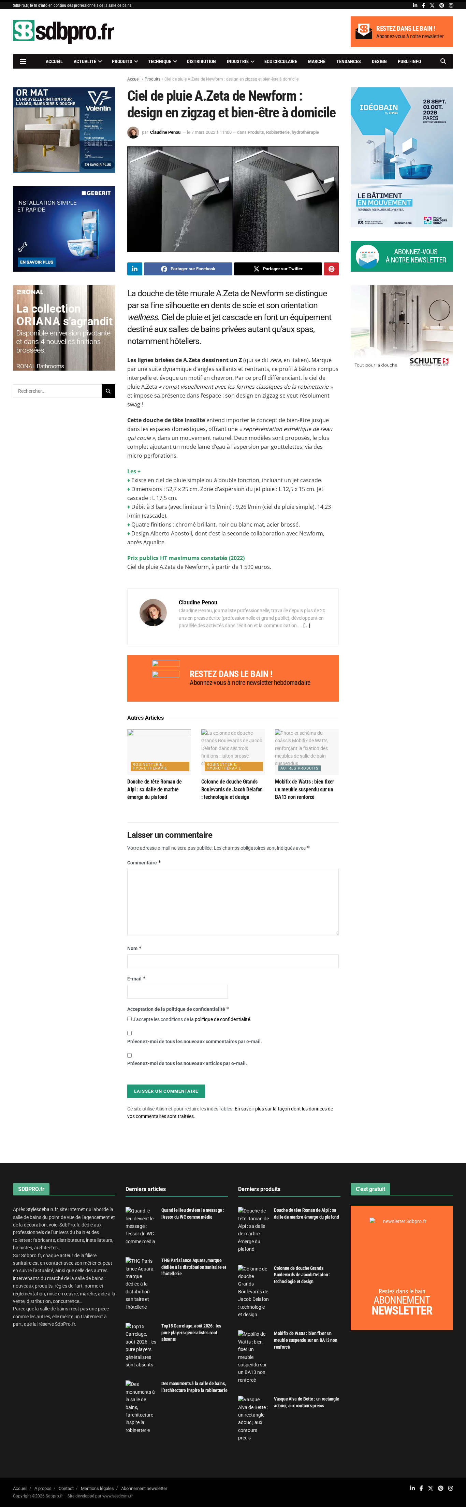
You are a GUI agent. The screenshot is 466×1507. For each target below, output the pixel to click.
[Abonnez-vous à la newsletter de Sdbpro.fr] (402, 256)
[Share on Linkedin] (134, 268)
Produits (122, 61)
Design (379, 61)
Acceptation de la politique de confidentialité (178, 1009)
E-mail (136, 978)
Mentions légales (97, 1488)
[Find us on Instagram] (451, 5)
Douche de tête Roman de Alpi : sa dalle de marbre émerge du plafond (154, 789)
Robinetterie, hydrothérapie (292, 132)
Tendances (348, 61)
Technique (159, 61)
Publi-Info (409, 61)
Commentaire (144, 862)
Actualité (85, 61)
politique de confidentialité (222, 1019)
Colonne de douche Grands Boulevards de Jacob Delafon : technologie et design (232, 789)
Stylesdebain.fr (42, 1209)
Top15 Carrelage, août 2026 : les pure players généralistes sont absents (191, 1332)
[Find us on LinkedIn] (415, 5)
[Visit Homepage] (64, 31)
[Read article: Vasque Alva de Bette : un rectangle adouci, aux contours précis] (253, 1418)
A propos (43, 1488)
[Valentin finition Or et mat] (64, 129)
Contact (66, 1488)
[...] (306, 625)
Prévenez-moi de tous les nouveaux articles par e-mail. (187, 1063)
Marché (316, 61)
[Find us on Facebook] (423, 5)
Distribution (201, 61)
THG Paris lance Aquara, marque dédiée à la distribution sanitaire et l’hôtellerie (193, 1267)
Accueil (54, 61)
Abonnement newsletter (144, 1488)
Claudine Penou (165, 132)
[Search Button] (443, 61)
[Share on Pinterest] (331, 268)
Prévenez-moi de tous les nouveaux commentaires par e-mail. (194, 1041)
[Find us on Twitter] (432, 5)
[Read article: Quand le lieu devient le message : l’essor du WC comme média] (141, 1226)
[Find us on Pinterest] (441, 5)
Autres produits (299, 768)
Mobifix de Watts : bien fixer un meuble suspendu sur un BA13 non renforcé (304, 789)
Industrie (238, 61)
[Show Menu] (23, 61)
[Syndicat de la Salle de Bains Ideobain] (402, 156)
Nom (134, 948)
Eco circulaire (280, 61)
